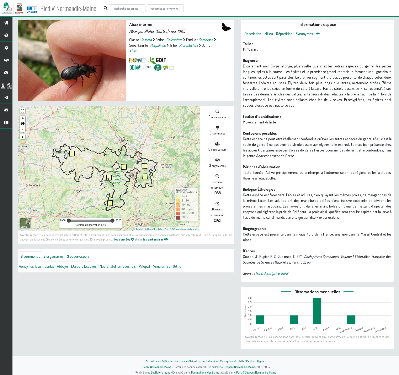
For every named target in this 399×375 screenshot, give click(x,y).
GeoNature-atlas (160, 372)
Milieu (269, 33)
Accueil (150, 361)
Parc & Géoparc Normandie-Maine (176, 361)
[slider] (69, 221)
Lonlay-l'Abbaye (56, 266)
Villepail (144, 266)
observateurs (78, 256)
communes (30, 256)
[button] (22, 123)
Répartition (284, 33)
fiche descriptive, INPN (272, 273)
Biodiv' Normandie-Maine (68, 8)
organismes (53, 256)
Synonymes (304, 33)
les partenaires (153, 239)
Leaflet (139, 229)
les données (122, 239)
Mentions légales (256, 361)
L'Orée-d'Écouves (84, 266)
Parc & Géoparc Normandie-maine (181, 229)
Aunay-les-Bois (30, 266)
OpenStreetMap (155, 229)
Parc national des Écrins (205, 372)
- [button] (23, 129)
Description (253, 33)
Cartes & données (208, 361)
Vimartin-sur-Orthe (167, 266)
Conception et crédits (232, 361)
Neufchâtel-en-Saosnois (118, 266)
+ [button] (23, 118)
